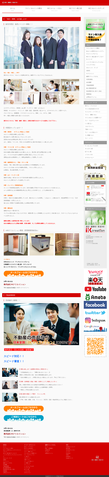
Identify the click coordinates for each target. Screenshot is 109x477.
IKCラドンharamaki (28, 448)
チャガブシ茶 (89, 148)
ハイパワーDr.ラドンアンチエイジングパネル (94, 63)
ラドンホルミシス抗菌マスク (93, 117)
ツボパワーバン (89, 126)
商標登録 (88, 94)
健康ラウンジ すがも (92, 76)
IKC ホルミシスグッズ (96, 9)
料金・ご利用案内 (49, 448)
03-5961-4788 (90, 240)
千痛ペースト (89, 129)
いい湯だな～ (89, 123)
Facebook (68, 453)
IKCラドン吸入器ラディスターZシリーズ (95, 58)
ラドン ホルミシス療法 (33, 9)
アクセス (47, 451)
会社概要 (88, 82)
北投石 (88, 70)
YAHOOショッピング (70, 446)
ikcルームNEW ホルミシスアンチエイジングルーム (95, 52)
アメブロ (68, 451)
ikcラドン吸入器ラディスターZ (9, 453)
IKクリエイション (53, 476)
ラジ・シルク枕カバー (91, 132)
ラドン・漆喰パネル (90, 114)
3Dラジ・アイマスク (91, 106)
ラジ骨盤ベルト (89, 135)
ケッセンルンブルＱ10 (91, 145)
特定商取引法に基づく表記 (94, 91)
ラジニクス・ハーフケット (92, 111)
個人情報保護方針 (91, 88)
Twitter (67, 454)
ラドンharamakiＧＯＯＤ (92, 108)
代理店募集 (89, 79)
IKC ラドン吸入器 (75, 9)
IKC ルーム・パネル (54, 9)
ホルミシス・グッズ (92, 67)
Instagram (68, 456)
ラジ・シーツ (89, 138)
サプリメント (90, 73)
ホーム (12, 9)
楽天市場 (68, 448)
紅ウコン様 (88, 151)
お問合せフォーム (91, 97)
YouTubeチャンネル (70, 450)
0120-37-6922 (11, 287)
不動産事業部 (90, 85)
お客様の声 (47, 450)
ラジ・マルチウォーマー (92, 120)
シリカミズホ (89, 154)
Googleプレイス (69, 458)
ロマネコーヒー (89, 157)
